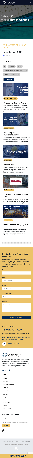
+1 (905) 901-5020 (16, 455)
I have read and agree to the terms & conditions (16, 422)
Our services (6, 381)
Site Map (5, 390)
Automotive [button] (12, 66)
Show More (8, 79)
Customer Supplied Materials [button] (11, 74)
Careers (5, 387)
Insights (5, 397)
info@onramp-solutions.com (15, 339)
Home (2, 26)
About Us (5, 394)
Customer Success (8, 384)
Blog (7, 26)
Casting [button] (20, 66)
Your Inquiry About (7, 293)
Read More (5, 370)
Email (4, 278)
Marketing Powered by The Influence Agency (16, 445)
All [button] (4, 66)
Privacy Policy (7, 408)
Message (4, 302)
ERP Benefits (7, 403)
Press (5, 406)
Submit (6, 426)
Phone (4, 285)
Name (4, 270)
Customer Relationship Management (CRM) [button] (15, 70)
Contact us (6, 400)
